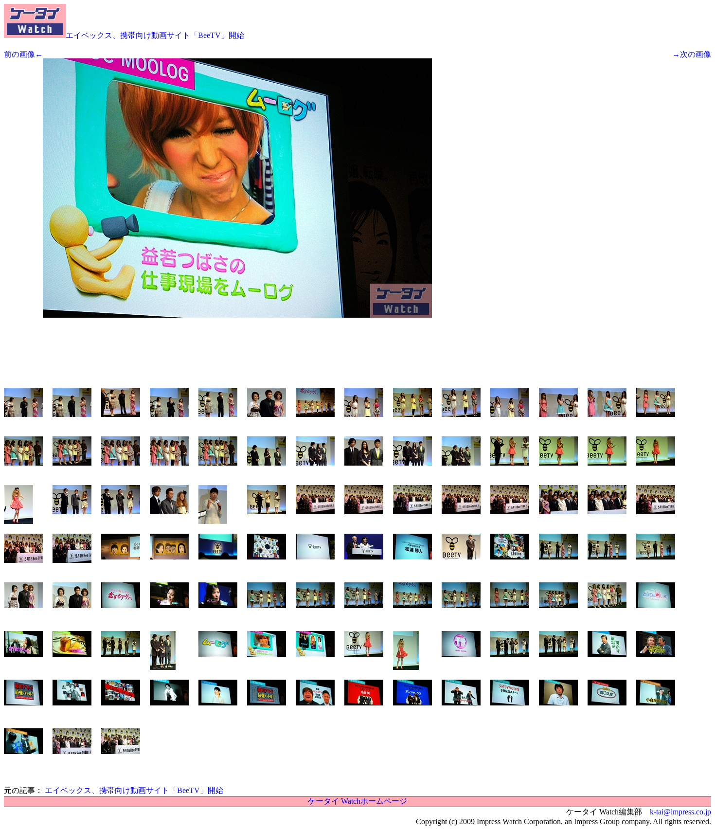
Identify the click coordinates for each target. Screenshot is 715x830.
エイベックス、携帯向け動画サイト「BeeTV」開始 (155, 35)
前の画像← (23, 54)
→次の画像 (691, 54)
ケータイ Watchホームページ (357, 801)
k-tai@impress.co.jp (680, 812)
